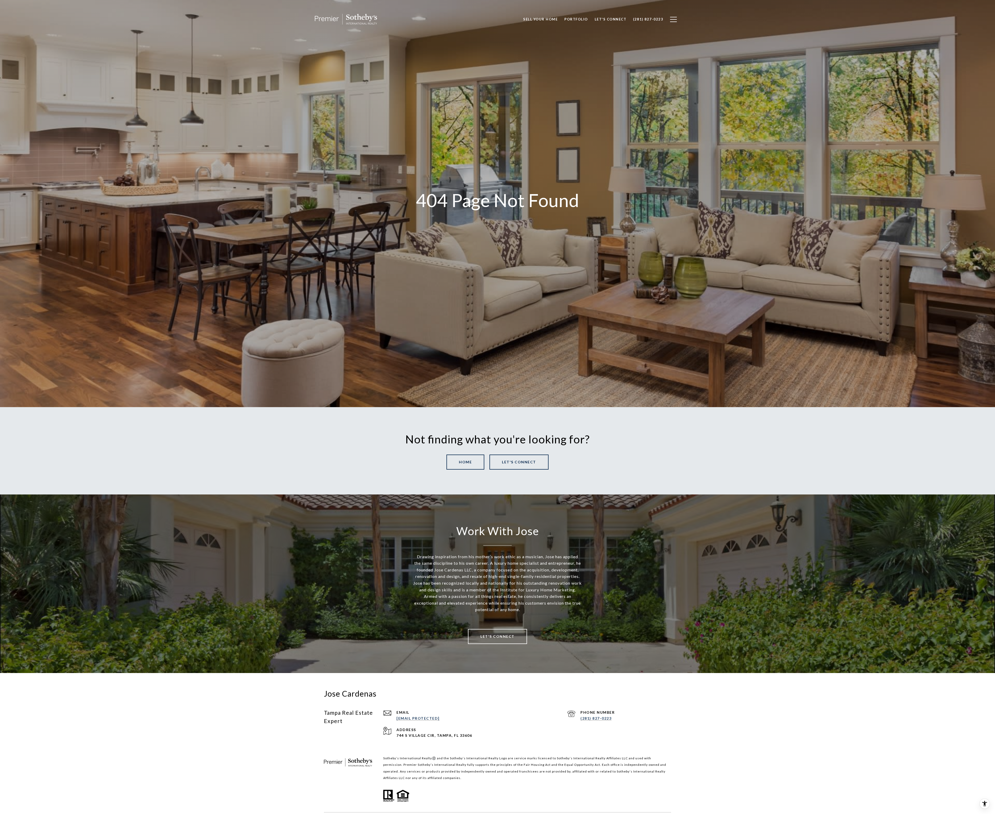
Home (465, 462)
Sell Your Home (540, 19)
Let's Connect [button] (519, 462)
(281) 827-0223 (596, 718)
